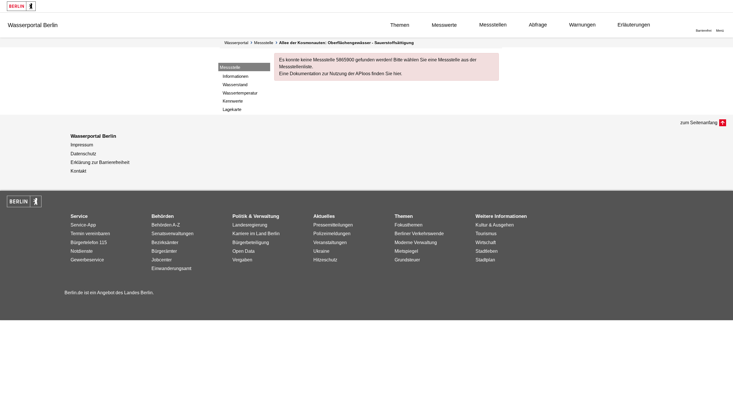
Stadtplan (485, 259)
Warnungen (582, 25)
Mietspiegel (406, 251)
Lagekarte (232, 109)
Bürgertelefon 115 (89, 242)
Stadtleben (487, 251)
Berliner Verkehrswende (419, 233)
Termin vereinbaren (90, 233)
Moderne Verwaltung (416, 242)
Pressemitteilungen (333, 224)
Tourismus (486, 233)
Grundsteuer (407, 259)
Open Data (243, 251)
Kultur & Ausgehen (495, 224)
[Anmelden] (675, 24)
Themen (399, 25)
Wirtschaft (486, 242)
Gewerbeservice (87, 259)
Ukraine (321, 251)
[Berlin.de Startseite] (21, 6)
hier (397, 73)
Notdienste (82, 251)
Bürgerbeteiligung (250, 242)
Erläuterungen (634, 25)
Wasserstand (235, 84)
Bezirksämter (164, 242)
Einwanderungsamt (171, 268)
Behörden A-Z (165, 224)
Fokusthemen (409, 224)
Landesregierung (249, 224)
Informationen (235, 76)
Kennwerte (233, 101)
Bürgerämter (164, 251)
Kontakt (78, 171)
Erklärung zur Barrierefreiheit (100, 162)
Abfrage (538, 25)
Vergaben (242, 259)
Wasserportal (236, 42)
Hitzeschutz (325, 259)
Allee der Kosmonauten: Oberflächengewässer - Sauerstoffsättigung (346, 42)
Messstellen (493, 25)
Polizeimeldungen (332, 233)
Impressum (82, 144)
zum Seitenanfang (698, 122)
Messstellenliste (295, 66)
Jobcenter (161, 259)
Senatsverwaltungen (172, 233)
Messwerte (444, 25)
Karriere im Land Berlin (256, 233)
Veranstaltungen (330, 242)
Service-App (83, 224)
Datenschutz (83, 153)
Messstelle (263, 42)
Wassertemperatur (240, 92)
